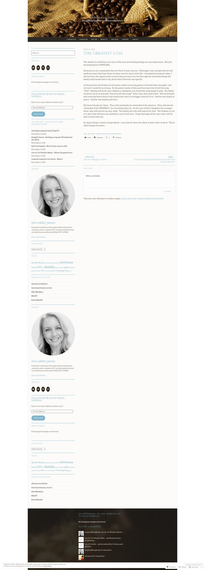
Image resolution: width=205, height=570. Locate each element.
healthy (72, 267)
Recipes (114, 39)
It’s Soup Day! (106, 550)
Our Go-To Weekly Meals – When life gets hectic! (51, 153)
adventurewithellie (39, 284)
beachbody (47, 263)
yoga (69, 271)
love (46, 271)
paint (53, 271)
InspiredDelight (91, 532)
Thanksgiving (61, 271)
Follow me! (38, 114)
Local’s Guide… (91, 544)
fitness (57, 267)
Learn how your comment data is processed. (142, 198)
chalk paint (55, 263)
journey (38, 271)
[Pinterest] (48, 67)
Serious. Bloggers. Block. (95, 158)
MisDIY (34, 296)
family (49, 267)
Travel (125, 39)
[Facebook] (33, 67)
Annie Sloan (37, 262)
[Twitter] (38, 67)
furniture (61, 267)
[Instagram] (43, 67)
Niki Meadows (37, 292)
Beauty (104, 39)
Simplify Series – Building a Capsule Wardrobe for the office (51, 138)
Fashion (84, 39)
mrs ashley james (43, 223)
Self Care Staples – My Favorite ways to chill (49, 146)
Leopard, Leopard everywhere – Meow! (47, 159)
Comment (167, 191)
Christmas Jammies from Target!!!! (45, 131)
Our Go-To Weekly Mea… (95, 538)
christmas (66, 262)
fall (43, 267)
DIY (39, 267)
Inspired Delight (103, 17)
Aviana (88, 556)
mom (50, 271)
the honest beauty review (41, 288)
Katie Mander (37, 300)
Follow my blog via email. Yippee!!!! (48, 95)
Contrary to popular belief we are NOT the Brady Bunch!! (154, 159)
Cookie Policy (47, 566)
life (42, 271)
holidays (33, 271)
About (135, 39)
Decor (94, 39)
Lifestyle (71, 39)
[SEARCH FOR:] (53, 53)
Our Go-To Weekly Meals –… (113, 532)
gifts (66, 267)
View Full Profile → (39, 237)
